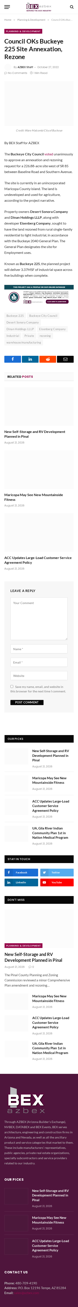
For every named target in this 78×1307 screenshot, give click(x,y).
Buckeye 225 (15, 315)
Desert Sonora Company (22, 322)
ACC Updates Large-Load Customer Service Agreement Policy (50, 805)
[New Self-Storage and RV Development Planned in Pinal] (39, 406)
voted (48, 154)
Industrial (12, 335)
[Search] (71, 7)
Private (29, 335)
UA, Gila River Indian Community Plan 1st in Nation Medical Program (50, 832)
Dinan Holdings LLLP (20, 329)
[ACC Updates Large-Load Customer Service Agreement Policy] (39, 532)
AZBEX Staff (25, 67)
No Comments (17, 73)
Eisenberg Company (52, 329)
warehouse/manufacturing (23, 342)
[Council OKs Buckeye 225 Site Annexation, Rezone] (39, 103)
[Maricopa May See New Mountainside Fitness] (39, 469)
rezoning (45, 335)
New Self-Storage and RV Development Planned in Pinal (50, 755)
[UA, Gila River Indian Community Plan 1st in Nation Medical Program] (16, 834)
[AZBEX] (39, 7)
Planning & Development (23, 31)
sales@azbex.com (26, 1293)
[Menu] (7, 7)
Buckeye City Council (43, 315)
